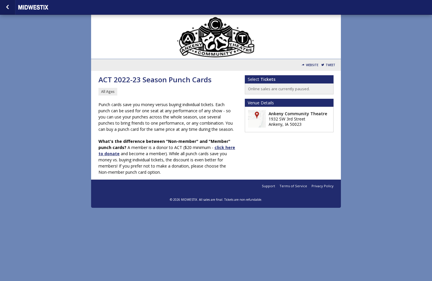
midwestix (47, 7)
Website (312, 65)
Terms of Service (293, 186)
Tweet (330, 65)
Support (268, 186)
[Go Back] (7, 7)
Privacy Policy (323, 186)
